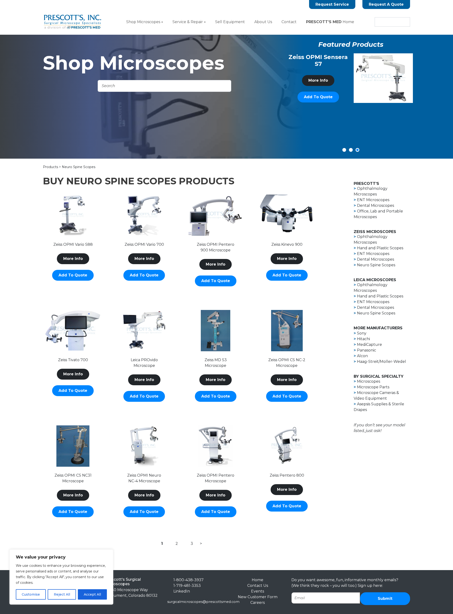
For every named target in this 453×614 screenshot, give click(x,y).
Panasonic (366, 350)
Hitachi (363, 339)
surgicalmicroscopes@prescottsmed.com (203, 602)
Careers (257, 602)
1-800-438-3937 (188, 580)
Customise (31, 594)
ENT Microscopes (373, 200)
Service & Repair (187, 22)
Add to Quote (318, 112)
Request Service (332, 4)
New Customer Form (257, 597)
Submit (385, 598)
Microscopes (368, 381)
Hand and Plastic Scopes (380, 248)
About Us (263, 22)
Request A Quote (386, 4)
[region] (61, 577)
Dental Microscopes (375, 205)
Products (51, 167)
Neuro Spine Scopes (376, 265)
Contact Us (257, 585)
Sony (361, 333)
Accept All (92, 594)
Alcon (362, 356)
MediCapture (369, 344)
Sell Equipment (230, 22)
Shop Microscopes (143, 22)
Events (257, 591)
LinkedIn (181, 591)
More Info (318, 96)
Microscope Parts (373, 387)
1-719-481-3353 (187, 585)
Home (330, 22)
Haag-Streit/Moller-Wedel (381, 361)
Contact (289, 22)
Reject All (62, 594)
